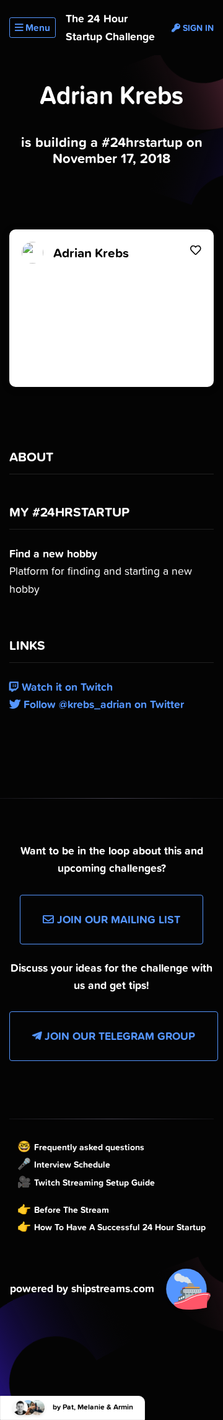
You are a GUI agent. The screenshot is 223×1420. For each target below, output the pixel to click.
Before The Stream (71, 1210)
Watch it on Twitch (66, 687)
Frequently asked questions (89, 1147)
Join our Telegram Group (118, 1036)
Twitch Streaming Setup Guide (94, 1182)
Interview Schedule (72, 1164)
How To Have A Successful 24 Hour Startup (120, 1227)
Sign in (197, 28)
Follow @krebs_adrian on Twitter (102, 704)
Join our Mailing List (117, 920)
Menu (36, 27)
